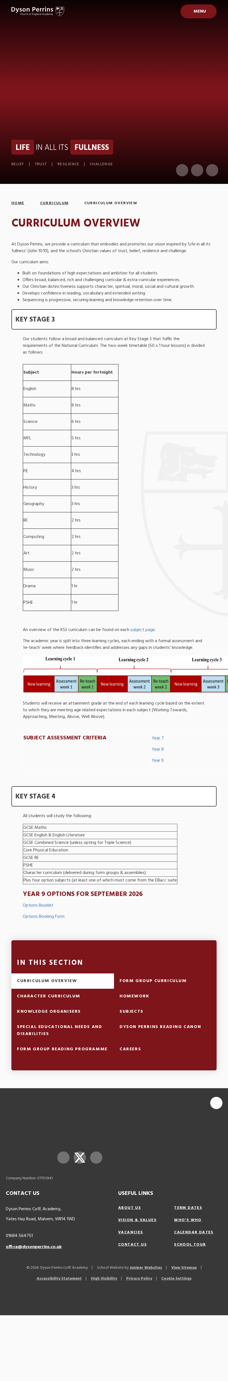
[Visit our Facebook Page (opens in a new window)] (63, 1157)
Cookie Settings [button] (176, 1278)
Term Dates (188, 1208)
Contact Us (132, 1244)
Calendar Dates (194, 1232)
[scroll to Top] (216, 1103)
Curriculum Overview (111, 203)
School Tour (190, 1244)
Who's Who (188, 1220)
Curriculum (54, 203)
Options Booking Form (44, 916)
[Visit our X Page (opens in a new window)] (80, 1157)
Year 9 (158, 760)
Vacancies (130, 1232)
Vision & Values (137, 1220)
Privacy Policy (139, 1278)
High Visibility (104, 1278)
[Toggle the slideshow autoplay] (212, 170)
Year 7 (158, 738)
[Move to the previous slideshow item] (182, 170)
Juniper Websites (146, 1268)
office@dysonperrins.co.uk (34, 1247)
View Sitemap (184, 1268)
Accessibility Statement (59, 1278)
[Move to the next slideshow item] (197, 170)
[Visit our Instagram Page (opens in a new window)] (96, 1157)
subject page (142, 630)
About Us (129, 1208)
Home (17, 203)
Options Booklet (38, 905)
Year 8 (158, 749)
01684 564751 (19, 1235)
